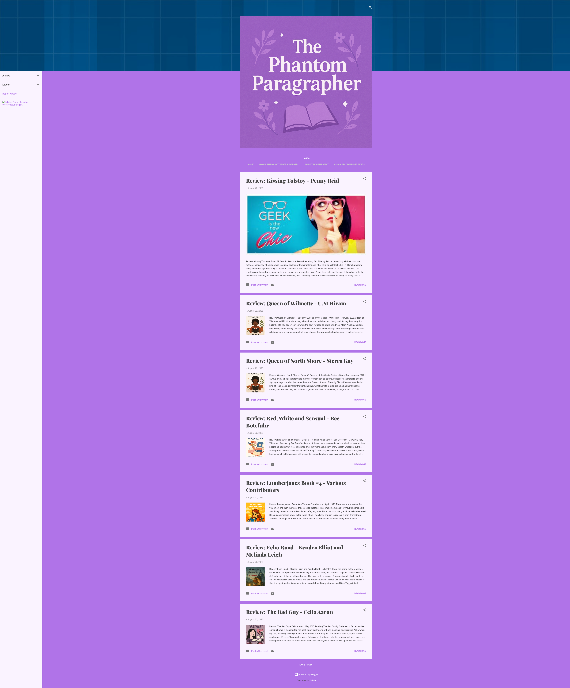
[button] (364, 179)
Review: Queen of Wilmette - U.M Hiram (296, 303)
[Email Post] (272, 286)
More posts (306, 665)
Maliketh (312, 680)
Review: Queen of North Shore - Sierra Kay (299, 360)
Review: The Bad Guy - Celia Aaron (289, 611)
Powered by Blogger (308, 674)
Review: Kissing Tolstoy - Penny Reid (292, 180)
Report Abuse (9, 93)
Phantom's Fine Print (317, 164)
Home (251, 164)
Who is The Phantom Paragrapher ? (279, 164)
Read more (360, 285)
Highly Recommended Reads (349, 164)
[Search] (370, 8)
